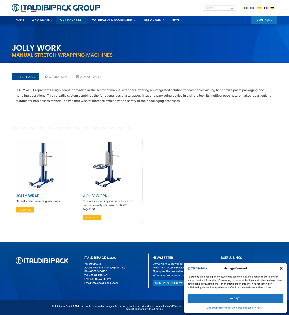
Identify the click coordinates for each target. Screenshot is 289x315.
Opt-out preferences (218, 307)
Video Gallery (153, 20)
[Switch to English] (252, 8)
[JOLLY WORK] (109, 165)
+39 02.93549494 (100, 278)
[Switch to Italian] (245, 8)
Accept (235, 298)
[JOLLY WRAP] (41, 165)
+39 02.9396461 (98, 275)
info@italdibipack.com (105, 282)
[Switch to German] (272, 8)
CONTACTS (264, 20)
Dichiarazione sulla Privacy (247, 307)
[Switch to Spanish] (259, 8)
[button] (281, 268)
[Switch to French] (265, 8)
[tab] (25, 76)
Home (20, 20)
